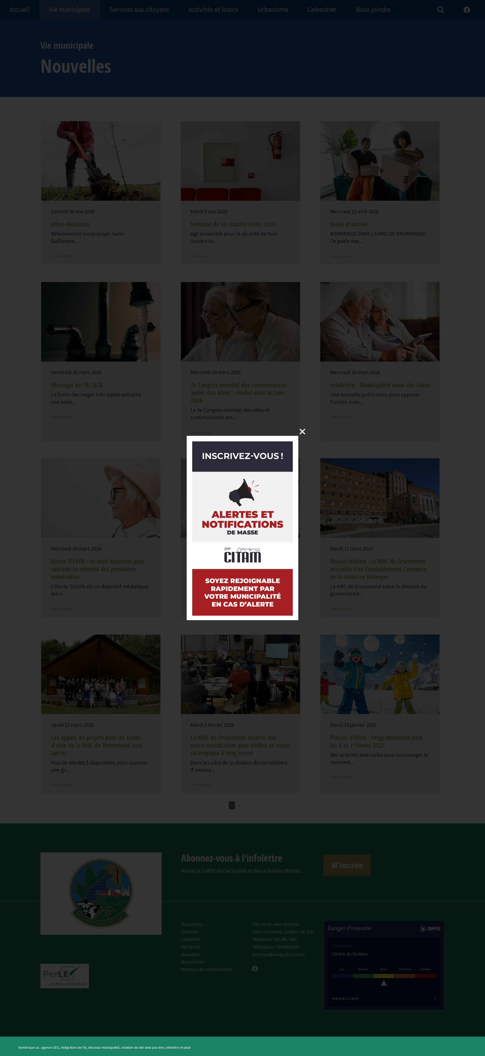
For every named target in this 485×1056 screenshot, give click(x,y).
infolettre (173, 1047)
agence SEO (50, 1047)
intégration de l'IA (73, 1047)
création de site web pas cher (142, 1047)
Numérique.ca (28, 1047)
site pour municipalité (103, 1047)
